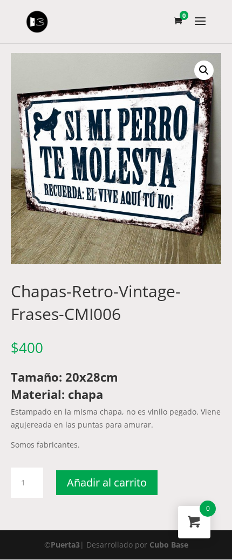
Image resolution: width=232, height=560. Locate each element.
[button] (204, 70)
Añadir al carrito (107, 482)
